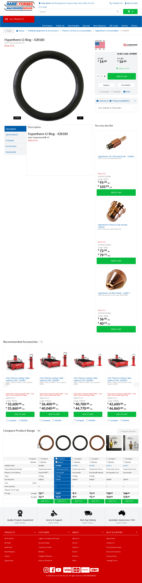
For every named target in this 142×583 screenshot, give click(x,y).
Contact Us (110, 543)
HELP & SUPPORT (114, 532)
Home (21, 30)
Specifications (12, 134)
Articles (124, 25)
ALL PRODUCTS (17, 19)
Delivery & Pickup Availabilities (114, 100)
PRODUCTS (9, 532)
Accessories (11, 146)
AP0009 (58, 466)
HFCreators (47, 25)
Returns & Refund (45, 560)
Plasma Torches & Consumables (77, 30)
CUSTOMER (43, 532)
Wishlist (41, 552)
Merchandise (73, 25)
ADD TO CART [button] (20, 414)
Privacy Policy (111, 556)
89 (39, 431)
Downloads (11, 152)
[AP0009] (48, 85)
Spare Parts (9, 560)
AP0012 (108, 466)
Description (11, 128)
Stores (134, 25)
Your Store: (46, 3)
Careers (75, 547)
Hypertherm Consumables (107, 30)
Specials (86, 25)
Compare (10, 140)
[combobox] (116, 108)
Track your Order (45, 547)
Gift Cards (113, 25)
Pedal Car (60, 25)
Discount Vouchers (113, 552)
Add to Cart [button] (122, 76)
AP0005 (75, 466)
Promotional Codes (113, 547)
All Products (9, 538)
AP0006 (92, 466)
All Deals (8, 543)
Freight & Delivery (45, 556)
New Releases (99, 25)
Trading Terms (111, 560)
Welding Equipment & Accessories (43, 30)
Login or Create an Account (49, 538)
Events (74, 552)
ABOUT (75, 532)
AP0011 (125, 466)
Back (9, 30)
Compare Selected (128, 431)
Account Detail (44, 543)
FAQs (74, 560)
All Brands (8, 547)
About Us (75, 538)
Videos (7, 556)
